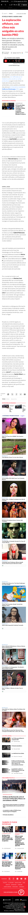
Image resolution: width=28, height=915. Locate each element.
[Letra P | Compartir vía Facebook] (16, 394)
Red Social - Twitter (9, 879)
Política (11, 13)
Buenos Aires (14, 399)
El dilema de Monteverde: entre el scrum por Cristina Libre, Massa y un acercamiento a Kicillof (14, 798)
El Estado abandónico (8, 814)
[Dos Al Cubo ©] (7, 900)
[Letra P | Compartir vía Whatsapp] (8, 394)
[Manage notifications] (25, 907)
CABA (23, 882)
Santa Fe (8, 884)
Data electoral (12, 8)
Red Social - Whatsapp (25, 879)
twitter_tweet (6, 186)
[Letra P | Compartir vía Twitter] (12, 394)
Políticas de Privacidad (20, 910)
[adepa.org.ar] (17, 900)
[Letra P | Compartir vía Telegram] (20, 394)
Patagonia (15, 886)
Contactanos (4, 878)
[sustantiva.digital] (23, 900)
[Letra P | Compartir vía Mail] (25, 394)
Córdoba (20, 884)
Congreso (21, 886)
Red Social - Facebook (13, 879)
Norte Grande (7, 886)
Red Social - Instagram (17, 879)
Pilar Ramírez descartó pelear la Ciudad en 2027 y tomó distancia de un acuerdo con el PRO (13, 806)
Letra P (5, 13)
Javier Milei (13, 1)
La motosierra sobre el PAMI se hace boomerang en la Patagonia (12, 811)
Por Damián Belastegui (6, 53)
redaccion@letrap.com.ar (19, 909)
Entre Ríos (13, 884)
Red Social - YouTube (21, 879)
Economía (11, 882)
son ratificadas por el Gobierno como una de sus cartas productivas (12, 79)
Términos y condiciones (9, 910)
